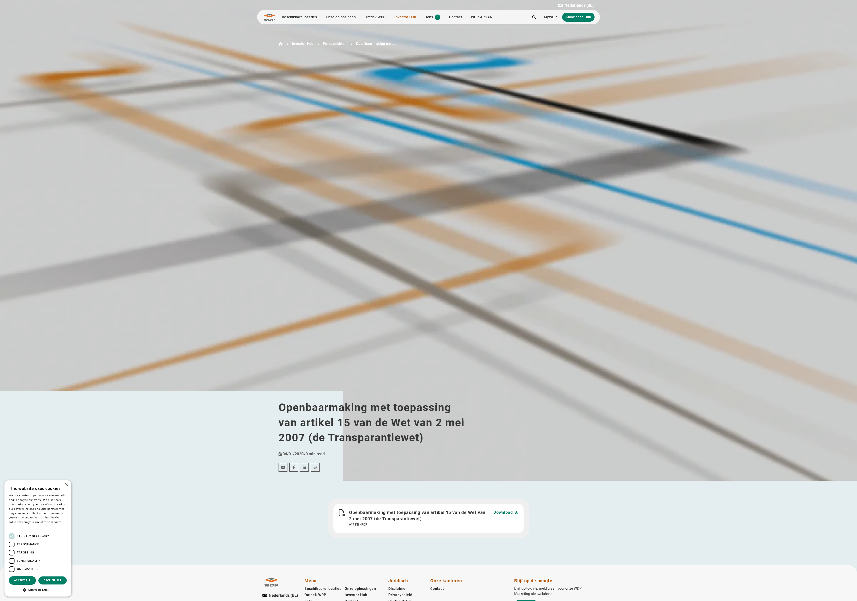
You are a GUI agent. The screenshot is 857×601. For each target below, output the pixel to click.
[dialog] (37, 538)
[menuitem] (283, 467)
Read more (16, 526)
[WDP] (269, 17)
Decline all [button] (53, 580)
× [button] (66, 485)
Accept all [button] (22, 580)
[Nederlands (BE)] (281, 43)
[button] (576, 5)
